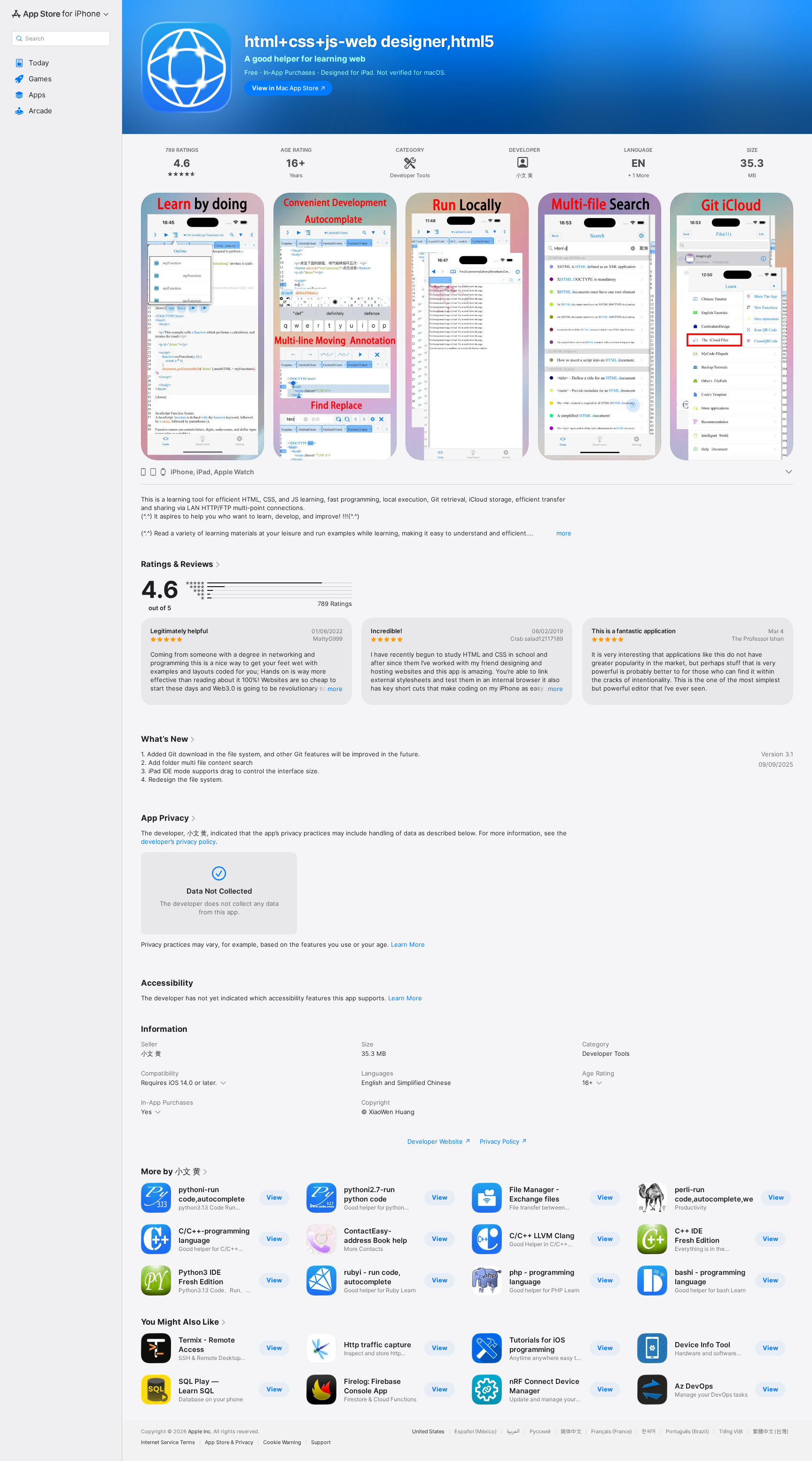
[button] (60, 63)
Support (321, 1442)
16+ (587, 1082)
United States (428, 1431)
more (563, 533)
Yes (146, 1111)
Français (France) (611, 1431)
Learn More (408, 944)
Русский (540, 1431)
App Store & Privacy (229, 1442)
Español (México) (475, 1431)
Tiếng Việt (731, 1431)
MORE (335, 688)
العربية (513, 1431)
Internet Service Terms (168, 1442)
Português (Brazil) (687, 1431)
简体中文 (571, 1431)
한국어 (649, 1431)
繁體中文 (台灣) (771, 1431)
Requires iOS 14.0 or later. (179, 1082)
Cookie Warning (282, 1442)
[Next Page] (802, 326)
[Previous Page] (131, 326)
